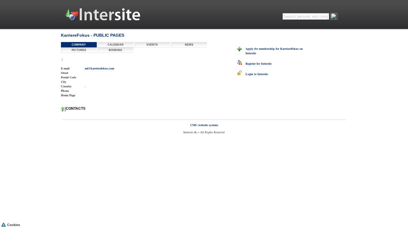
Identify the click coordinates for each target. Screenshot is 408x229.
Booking (115, 50)
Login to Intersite (255, 74)
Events (152, 44)
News (189, 44)
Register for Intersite (257, 63)
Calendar (116, 44)
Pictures (79, 50)
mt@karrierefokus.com (99, 68)
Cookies (13, 225)
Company (79, 44)
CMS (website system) (204, 125)
